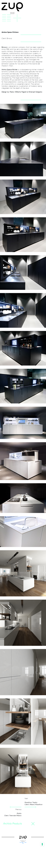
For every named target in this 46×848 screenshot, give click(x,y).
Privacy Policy (22, 842)
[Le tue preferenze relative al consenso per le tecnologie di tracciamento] (42, 844)
